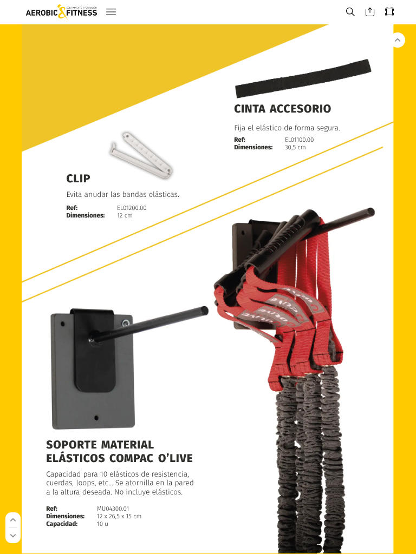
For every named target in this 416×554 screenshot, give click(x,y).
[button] (111, 12)
